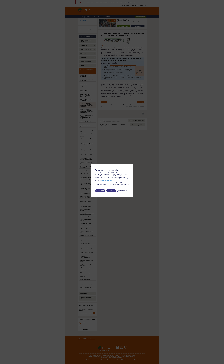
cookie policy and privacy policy (108, 180)
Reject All (111, 190)
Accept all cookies (100, 190)
